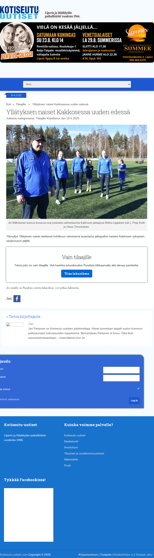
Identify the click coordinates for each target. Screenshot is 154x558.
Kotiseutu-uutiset (74, 435)
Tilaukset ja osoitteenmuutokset (84, 453)
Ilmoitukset (71, 447)
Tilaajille (21, 104)
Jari (63, 118)
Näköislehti (71, 459)
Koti (8, 104)
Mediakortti (71, 441)
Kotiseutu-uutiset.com (13, 554)
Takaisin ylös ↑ (145, 554)
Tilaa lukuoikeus (76, 273)
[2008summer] (77, 63)
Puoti (67, 465)
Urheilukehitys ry (122, 554)
